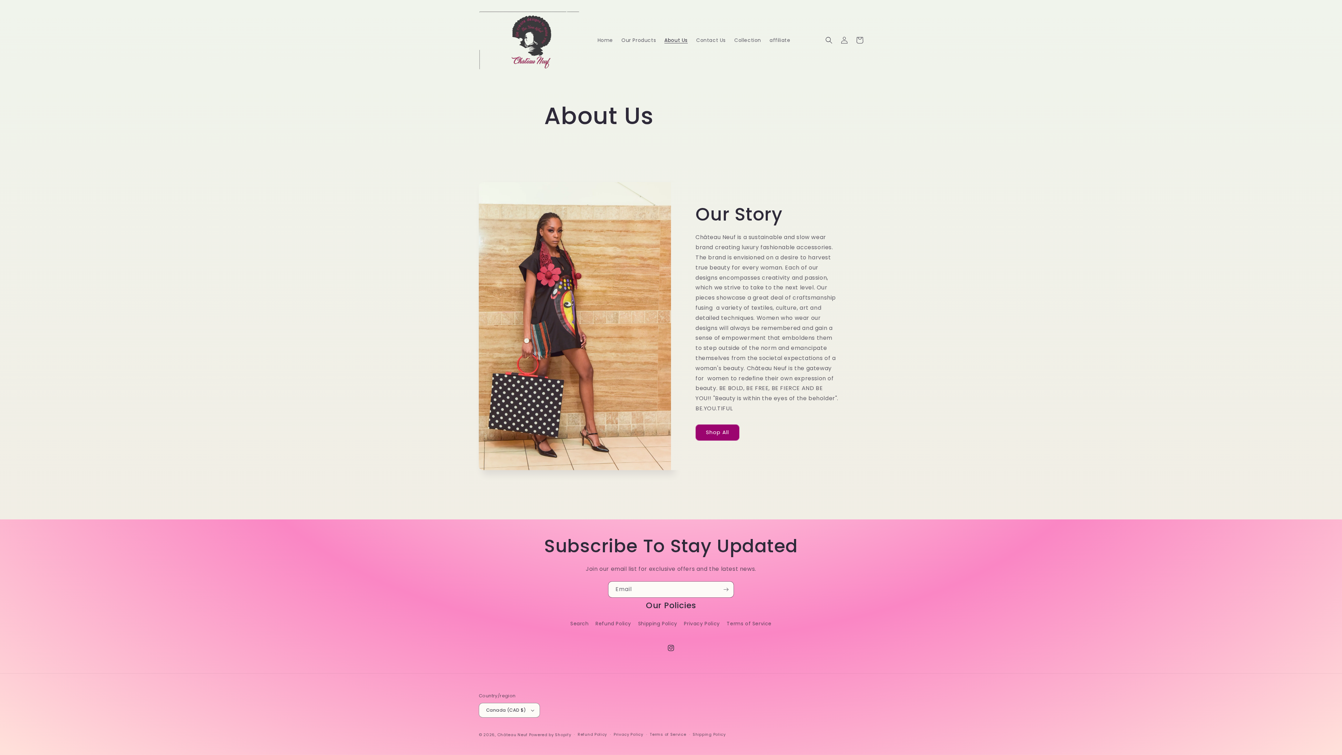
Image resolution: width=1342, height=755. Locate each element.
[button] (829, 40)
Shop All (717, 432)
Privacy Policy (702, 623)
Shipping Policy (657, 623)
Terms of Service (749, 623)
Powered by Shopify (550, 735)
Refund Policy (613, 623)
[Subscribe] (726, 589)
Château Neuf (512, 735)
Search (579, 623)
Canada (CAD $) (506, 710)
